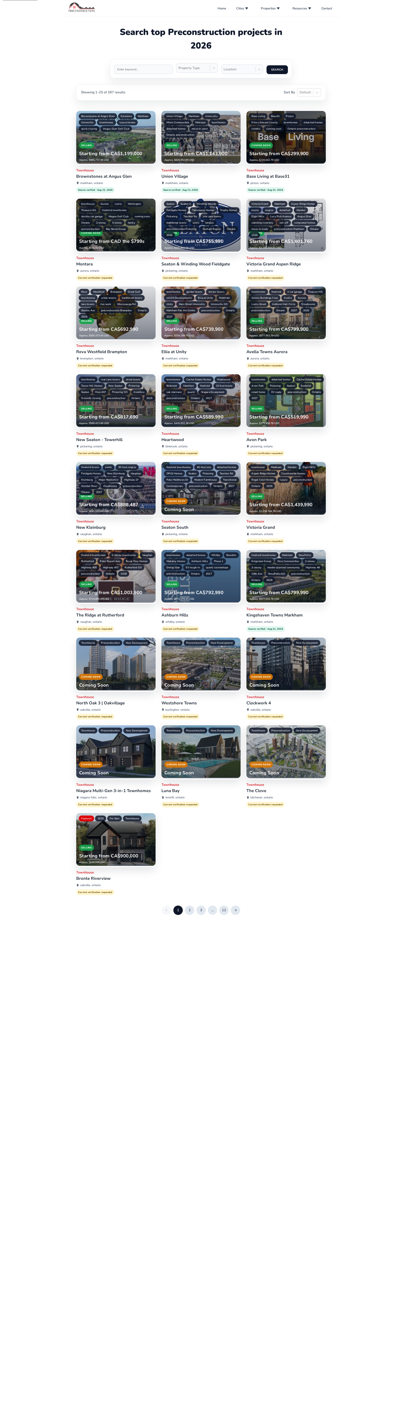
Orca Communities (288, 561)
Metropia (200, 122)
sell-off (284, 222)
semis (196, 222)
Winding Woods (206, 204)
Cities (240, 8)
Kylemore (126, 116)
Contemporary (174, 486)
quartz (191, 392)
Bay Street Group (116, 229)
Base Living (258, 116)
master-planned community (283, 567)
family (131, 222)
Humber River (89, 486)
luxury (283, 479)
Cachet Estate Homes (198, 379)
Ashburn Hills (199, 561)
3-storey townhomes (124, 555)
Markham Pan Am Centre (180, 310)
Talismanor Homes (203, 210)
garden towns (194, 291)
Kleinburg (87, 479)
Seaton (170, 204)
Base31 (275, 116)
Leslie (118, 204)
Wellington (134, 204)
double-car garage (92, 216)
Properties (268, 8)
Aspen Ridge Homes (303, 204)
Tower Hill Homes (91, 385)
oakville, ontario (90, 710)
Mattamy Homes (175, 561)
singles (209, 222)
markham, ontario (91, 183)
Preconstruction (110, 643)
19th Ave (256, 573)
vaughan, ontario (91, 534)
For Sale (114, 818)
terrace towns (216, 291)
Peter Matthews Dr (177, 479)
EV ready (276, 392)
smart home (258, 392)
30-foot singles (127, 467)
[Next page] (235, 910)
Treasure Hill (88, 210)
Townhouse (88, 643)
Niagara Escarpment (212, 392)
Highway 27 (131, 479)
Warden (300, 210)
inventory (139, 392)
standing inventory (262, 222)
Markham (143, 116)
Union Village (174, 116)
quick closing (89, 128)
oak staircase (174, 392)
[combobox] (178, 68)
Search (277, 70)
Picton (289, 116)
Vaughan (136, 473)
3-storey (117, 222)
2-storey (101, 222)
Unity (169, 304)
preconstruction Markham (289, 229)
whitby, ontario (175, 622)
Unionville (87, 122)
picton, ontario (259, 183)
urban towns (108, 298)
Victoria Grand (259, 204)
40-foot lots (204, 467)
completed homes (304, 222)
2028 (124, 573)
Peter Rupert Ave (110, 561)
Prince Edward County (264, 122)
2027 (169, 316)
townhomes (106, 122)
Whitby (215, 555)
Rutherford (87, 561)
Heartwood (223, 379)
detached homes (176, 128)
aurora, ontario (89, 271)
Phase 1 (218, 561)
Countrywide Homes (293, 473)
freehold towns (90, 467)
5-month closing (91, 398)
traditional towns (176, 222)
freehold (276, 291)
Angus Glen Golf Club (116, 128)
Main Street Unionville (192, 304)
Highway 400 (89, 567)
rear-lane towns (110, 379)
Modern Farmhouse (205, 479)
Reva (84, 291)
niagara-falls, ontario (93, 797)
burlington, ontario (177, 710)
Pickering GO (120, 392)
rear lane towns (212, 216)
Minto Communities (177, 122)
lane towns (87, 304)
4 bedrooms (110, 486)
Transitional (230, 479)
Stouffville (305, 555)
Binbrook (171, 385)
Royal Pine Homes (136, 561)
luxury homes (127, 122)
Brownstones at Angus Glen (98, 116)
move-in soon (200, 128)
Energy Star (173, 567)
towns (255, 210)
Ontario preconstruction (180, 134)
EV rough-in (193, 567)
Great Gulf (134, 291)
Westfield (98, 291)
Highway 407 (111, 567)
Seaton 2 (185, 204)
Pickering (171, 216)
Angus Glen (304, 216)
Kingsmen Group (261, 561)
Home (222, 8)
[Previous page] (166, 910)
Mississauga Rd (126, 304)
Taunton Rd (190, 216)
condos (255, 128)
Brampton (116, 291)
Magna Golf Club (119, 216)
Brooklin (231, 555)
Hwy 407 (100, 392)
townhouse (87, 204)
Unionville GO (219, 304)
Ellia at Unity (205, 298)
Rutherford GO (133, 567)
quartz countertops (217, 567)
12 (224, 910)
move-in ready (259, 229)
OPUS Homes (174, 473)
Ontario (85, 222)
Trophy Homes (228, 210)
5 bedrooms (308, 304)
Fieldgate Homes (176, 210)
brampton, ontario (92, 358)
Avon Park (257, 385)
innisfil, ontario (175, 797)
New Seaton (115, 385)
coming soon (274, 128)
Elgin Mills (257, 216)
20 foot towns (224, 385)
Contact (326, 8)
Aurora (104, 204)
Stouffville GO (276, 573)
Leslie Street (258, 304)
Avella (287, 298)
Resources (299, 8)
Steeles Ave (88, 310)
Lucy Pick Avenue (280, 216)
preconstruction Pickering (181, 229)
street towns (133, 379)
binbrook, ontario (176, 446)
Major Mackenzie (108, 479)
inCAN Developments (179, 298)
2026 (169, 235)
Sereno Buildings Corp (264, 298)
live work (105, 304)
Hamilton (188, 385)
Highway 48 (313, 567)
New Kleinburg (116, 473)
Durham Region (212, 229)
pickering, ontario (176, 271)
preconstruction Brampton (116, 310)
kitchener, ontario (261, 797)
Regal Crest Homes (262, 479)
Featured (86, 818)
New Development (137, 643)
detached (285, 210)
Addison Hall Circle (283, 304)
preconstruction (90, 229)
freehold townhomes (114, 210)
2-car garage (294, 291)
